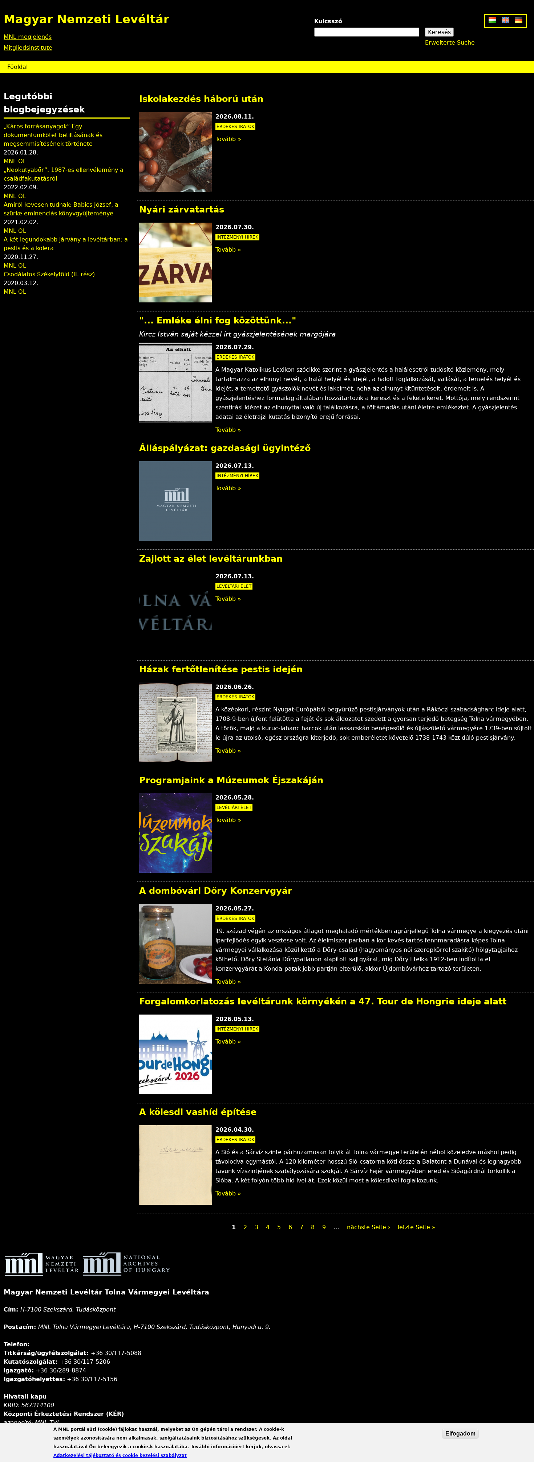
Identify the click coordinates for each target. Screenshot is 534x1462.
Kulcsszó (328, 21)
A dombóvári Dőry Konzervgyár (215, 891)
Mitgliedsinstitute (28, 47)
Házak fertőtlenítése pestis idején (221, 669)
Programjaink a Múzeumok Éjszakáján (231, 780)
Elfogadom (460, 1433)
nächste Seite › (368, 1227)
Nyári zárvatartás (181, 210)
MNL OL (15, 161)
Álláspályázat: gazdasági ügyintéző (225, 448)
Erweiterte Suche (450, 42)
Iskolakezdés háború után (201, 99)
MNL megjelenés (28, 36)
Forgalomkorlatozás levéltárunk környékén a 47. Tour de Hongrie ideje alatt (322, 1001)
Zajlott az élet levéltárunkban (211, 559)
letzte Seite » (417, 1227)
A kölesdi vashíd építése (197, 1112)
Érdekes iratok (235, 126)
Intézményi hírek (237, 237)
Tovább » (228, 139)
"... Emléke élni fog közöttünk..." (217, 320)
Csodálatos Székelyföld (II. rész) (49, 274)
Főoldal (17, 66)
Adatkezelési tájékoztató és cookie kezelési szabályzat (120, 1455)
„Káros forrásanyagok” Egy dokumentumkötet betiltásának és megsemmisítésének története (53, 135)
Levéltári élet (234, 586)
